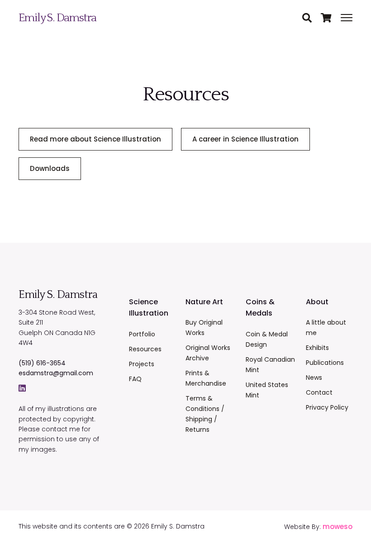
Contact (319, 392)
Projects (141, 363)
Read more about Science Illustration (95, 139)
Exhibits (317, 347)
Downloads (50, 168)
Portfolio (142, 334)
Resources (145, 349)
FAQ (135, 378)
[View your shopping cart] (331, 18)
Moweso (337, 526)
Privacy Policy (327, 407)
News (314, 377)
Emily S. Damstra (57, 17)
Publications (325, 362)
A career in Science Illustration (245, 139)
